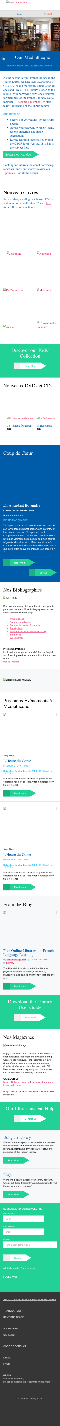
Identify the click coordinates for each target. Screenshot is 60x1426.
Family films (16, 628)
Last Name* (9, 1226)
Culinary (36, 1082)
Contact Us (30, 1118)
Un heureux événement (19, 425)
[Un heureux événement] (22, 406)
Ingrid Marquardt (15, 520)
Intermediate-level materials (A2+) (28, 631)
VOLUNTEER (10, 1328)
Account (48, 14)
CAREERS (8, 1335)
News (6, 1082)
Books (6, 661)
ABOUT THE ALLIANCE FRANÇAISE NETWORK (29, 1299)
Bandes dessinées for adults (25, 625)
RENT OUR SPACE (13, 1317)
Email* (6, 1239)
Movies (15, 661)
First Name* (9, 1214)
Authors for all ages (20, 622)
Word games (17, 637)
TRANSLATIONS (12, 1310)
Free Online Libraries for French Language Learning (28, 952)
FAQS (6, 1364)
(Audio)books (17, 618)
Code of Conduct (14, 1346)
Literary (19, 1085)
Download (30, 1017)
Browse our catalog (18, 154)
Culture (15, 1082)
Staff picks (15, 634)
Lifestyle (25, 1082)
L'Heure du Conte (17, 761)
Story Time (8, 756)
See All (43, 572)
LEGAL (7, 1357)
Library (10, 962)
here (48, 203)
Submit (18, 1258)
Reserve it (19, 562)
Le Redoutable (44, 425)
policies (10, 173)
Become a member (28, 102)
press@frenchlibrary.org (37, 1381)
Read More (30, 366)
